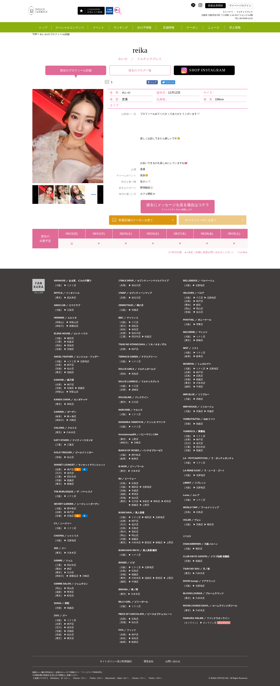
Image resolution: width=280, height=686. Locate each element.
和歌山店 (73, 322)
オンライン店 (209, 622)
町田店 (70, 595)
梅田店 (70, 338)
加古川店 (136, 285)
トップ (43, 27)
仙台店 (70, 368)
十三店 (135, 322)
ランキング (121, 27)
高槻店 (199, 399)
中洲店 (135, 581)
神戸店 (70, 365)
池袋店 (70, 372)
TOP (34, 34)
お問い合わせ (172, 661)
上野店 (135, 439)
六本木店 (70, 432)
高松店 (135, 326)
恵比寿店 (71, 297)
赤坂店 (145, 501)
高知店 (70, 345)
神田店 (70, 404)
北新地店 (84, 361)
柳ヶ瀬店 (71, 416)
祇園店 (81, 388)
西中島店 (71, 508)
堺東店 (199, 324)
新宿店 (148, 542)
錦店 (69, 568)
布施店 (210, 411)
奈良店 (135, 329)
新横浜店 (73, 326)
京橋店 (135, 310)
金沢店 (70, 473)
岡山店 (70, 588)
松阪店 (70, 341)
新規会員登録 (215, 5)
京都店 (70, 349)
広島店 (135, 483)
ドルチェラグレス (149, 58)
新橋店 (70, 484)
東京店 (70, 638)
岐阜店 (135, 458)
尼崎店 (135, 389)
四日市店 (71, 476)
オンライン (223, 622)
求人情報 (235, 27)
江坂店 (70, 310)
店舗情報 (168, 27)
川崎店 (72, 420)
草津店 (70, 592)
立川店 (70, 572)
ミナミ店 (71, 285)
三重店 (70, 444)
